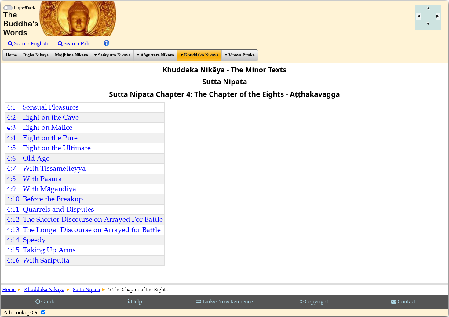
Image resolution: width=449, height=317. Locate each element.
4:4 (11, 138)
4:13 (13, 230)
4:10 (13, 199)
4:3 (11, 127)
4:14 (13, 240)
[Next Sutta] (438, 16)
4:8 (11, 179)
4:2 (11, 117)
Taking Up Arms (49, 250)
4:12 (13, 219)
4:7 (11, 168)
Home (11, 55)
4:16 (13, 260)
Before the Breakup (53, 199)
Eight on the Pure (50, 138)
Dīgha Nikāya (36, 55)
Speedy (34, 240)
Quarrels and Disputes (58, 209)
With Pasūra (42, 179)
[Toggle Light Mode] (7, 2)
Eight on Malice (47, 127)
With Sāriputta (46, 260)
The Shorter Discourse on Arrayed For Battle (93, 219)
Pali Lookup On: (21, 312)
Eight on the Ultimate (57, 148)
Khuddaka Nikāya (200, 55)
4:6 (11, 158)
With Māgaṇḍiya (49, 189)
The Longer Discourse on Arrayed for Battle (92, 230)
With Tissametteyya (54, 168)
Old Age (36, 158)
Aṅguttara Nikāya (156, 55)
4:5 (11, 148)
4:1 (11, 107)
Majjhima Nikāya (71, 55)
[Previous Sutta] (418, 16)
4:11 (13, 209)
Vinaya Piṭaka (241, 55)
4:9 (11, 189)
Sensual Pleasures (51, 107)
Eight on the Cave (51, 117)
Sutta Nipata (86, 289)
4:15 (13, 250)
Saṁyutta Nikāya (113, 55)
